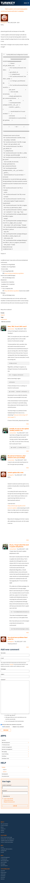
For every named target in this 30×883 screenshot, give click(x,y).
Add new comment (6, 321)
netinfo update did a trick (15, 472)
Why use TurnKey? (4, 823)
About (2, 822)
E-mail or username (7, 785)
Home (2, 9)
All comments (7, 726)
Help (3, 762)
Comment (3, 679)
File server (3, 877)
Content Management (5, 857)
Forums (3, 767)
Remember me (6, 796)
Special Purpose (4, 865)
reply (27, 424)
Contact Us (3, 828)
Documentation (5, 776)
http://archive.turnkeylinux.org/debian (14, 273)
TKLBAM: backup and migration (7, 840)
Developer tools (5, 758)
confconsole (4, 319)
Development (5, 774)
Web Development (4, 860)
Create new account (8, 800)
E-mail (2, 658)
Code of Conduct (4, 825)
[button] (26, 3)
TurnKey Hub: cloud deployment (7, 839)
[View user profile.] (4, 17)
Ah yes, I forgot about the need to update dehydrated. (19, 545)
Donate (2, 852)
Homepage (3, 669)
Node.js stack (3, 872)
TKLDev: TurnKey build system (7, 842)
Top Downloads (5, 868)
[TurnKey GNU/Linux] (8, 4)
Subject (2, 674)
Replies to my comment (18, 726)
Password (4, 790)
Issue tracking (5, 754)
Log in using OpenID (8, 798)
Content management (7, 747)
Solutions (4, 835)
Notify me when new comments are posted (11, 724)
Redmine (2, 879)
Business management (7, 749)
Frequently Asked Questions (6, 849)
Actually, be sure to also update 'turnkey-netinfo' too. (19, 429)
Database (4, 756)
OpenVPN (3, 870)
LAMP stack (3, 874)
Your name (3, 652)
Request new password (9, 802)
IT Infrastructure (6, 744)
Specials (4, 740)
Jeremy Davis (11, 329)
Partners (2, 830)
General (4, 771)
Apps (3, 735)
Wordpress (3, 875)
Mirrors (2, 827)
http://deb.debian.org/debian (11, 290)
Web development (6, 742)
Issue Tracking (3, 862)
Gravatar (11, 664)
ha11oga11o (4, 22)
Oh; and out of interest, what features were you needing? (17, 456)
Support (3, 315)
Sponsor (2, 832)
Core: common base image (6, 837)
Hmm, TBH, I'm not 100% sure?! (17, 326)
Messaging (4, 751)
